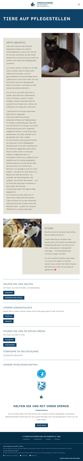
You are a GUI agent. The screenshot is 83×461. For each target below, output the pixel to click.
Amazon (8, 321)
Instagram (10, 345)
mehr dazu (41, 425)
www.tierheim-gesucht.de (12, 355)
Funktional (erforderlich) (11, 455)
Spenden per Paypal (14, 298)
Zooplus (8, 316)
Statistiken (24, 455)
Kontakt (48, 439)
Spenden (9, 292)
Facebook (9, 340)
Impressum (26, 439)
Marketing (33, 455)
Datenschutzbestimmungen (10, 450)
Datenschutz (38, 439)
